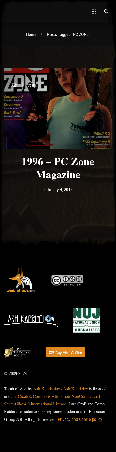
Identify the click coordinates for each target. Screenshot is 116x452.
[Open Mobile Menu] (93, 11)
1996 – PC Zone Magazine (58, 167)
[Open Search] (106, 11)
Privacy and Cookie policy (80, 419)
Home (31, 34)
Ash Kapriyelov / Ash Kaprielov (60, 388)
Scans (32, 85)
